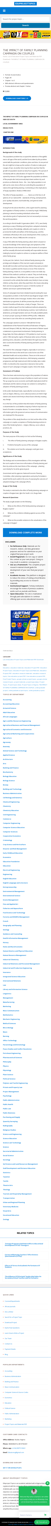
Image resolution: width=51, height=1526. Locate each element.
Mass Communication (11, 1011)
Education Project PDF (32, 668)
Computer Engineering (11, 823)
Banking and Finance (11, 768)
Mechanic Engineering (11, 1019)
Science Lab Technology (12, 1143)
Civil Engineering (9, 815)
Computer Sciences (10, 832)
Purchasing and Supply (11, 1117)
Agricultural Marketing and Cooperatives (18, 734)
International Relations (12, 981)
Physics (6, 1066)
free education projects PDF (36, 676)
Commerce (7, 819)
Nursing (6, 1036)
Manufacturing (8, 1002)
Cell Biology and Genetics (12, 798)
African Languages (10, 717)
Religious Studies (9, 1130)
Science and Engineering (12, 1134)
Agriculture (7, 738)
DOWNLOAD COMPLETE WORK (25, 532)
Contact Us (8, 1344)
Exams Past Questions (12, 1328)
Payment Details (10, 1349)
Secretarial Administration (13, 1151)
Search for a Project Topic (13, 1317)
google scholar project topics (26, 679)
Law (4, 985)
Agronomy (7, 742)
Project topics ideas (14, 685)
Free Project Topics (9, 679)
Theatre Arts (8, 1185)
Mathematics (8, 1015)
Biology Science (9, 781)
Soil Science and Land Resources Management (20, 1164)
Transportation (9, 1198)
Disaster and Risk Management (15, 849)
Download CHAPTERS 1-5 (17, 98)
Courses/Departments (12, 1301)
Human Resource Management (14, 955)
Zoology (6, 1219)
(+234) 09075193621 (19, 1448)
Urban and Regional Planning (14, 1202)
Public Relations (9, 1113)
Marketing (7, 1006)
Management (8, 998)
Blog (6, 1354)
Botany (5, 785)
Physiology (7, 1070)
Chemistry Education (11, 810)
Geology (6, 930)
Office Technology (10, 1041)
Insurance (7, 972)
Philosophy (7, 1062)
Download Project (11, 1323)
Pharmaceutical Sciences (12, 1058)
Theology (6, 1190)
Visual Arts (7, 1211)
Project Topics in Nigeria (30, 685)
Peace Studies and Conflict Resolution (17, 1049)
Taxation (6, 1177)
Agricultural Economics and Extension (17, 730)
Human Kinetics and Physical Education (18, 951)
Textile (5, 1181)
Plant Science (8, 1075)
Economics (8, 1398)
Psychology (7, 1096)
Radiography (8, 1126)
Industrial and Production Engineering (17, 968)
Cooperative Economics (12, 836)
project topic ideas (32, 682)
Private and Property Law (12, 1087)
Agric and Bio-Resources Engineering (17, 721)
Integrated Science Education (14, 977)
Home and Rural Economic (13, 947)
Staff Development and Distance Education (19, 1168)
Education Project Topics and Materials (26, 670)
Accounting (7, 700)
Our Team (8, 1338)
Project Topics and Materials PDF (16, 1424)
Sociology (6, 1160)
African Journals (10, 1307)
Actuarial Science (9, 708)
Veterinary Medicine (10, 1207)
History (6, 943)
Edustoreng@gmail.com (16, 1452)
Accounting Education (11, 704)
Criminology (7, 840)
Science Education (10, 1138)
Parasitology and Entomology (14, 1045)
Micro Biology (8, 1028)
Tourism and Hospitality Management (17, 1194)
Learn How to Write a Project (14, 1333)
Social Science (8, 1156)
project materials (20, 682)
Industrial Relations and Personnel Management (21, 964)
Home (5, 57)
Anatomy (6, 747)
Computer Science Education (14, 827)
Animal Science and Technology (15, 751)
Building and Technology (12, 789)
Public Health (8, 1104)
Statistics (6, 1173)
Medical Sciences (9, 1023)
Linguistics (7, 994)
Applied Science (9, 755)
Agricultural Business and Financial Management (21, 725)
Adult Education (9, 712)
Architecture (8, 759)
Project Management (11, 1092)
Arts (4, 764)
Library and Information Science (15, 989)
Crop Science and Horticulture (14, 845)
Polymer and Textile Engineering (15, 1083)
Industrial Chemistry (11, 960)
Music (5, 1032)
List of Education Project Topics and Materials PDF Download (23, 659)
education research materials (22, 673)
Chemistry (7, 806)
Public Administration (11, 1100)
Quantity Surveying (10, 1121)
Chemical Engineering (11, 802)
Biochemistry (8, 772)
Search (25, 25)
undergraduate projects (37, 690)
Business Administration (12, 793)
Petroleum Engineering (12, 1053)
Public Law (7, 1109)
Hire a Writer (9, 1312)
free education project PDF (17, 676)
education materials (17, 668)
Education (6, 668)
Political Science (9, 1079)
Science (6, 1147)
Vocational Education (11, 1215)
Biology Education (9, 776)
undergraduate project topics (18, 690)
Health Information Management (15, 938)
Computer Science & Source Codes (16, 1392)
